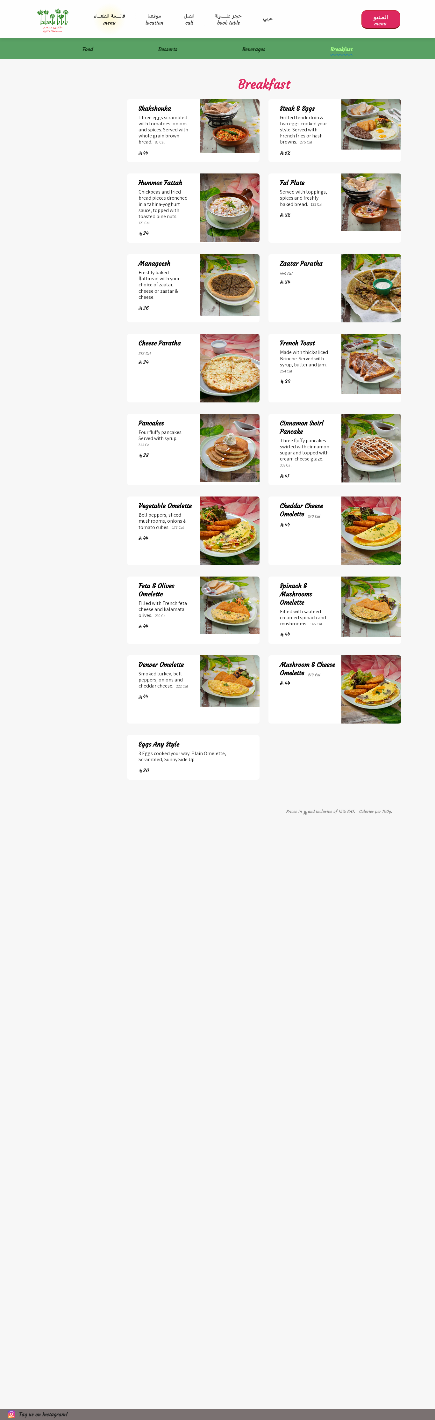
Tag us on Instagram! (43, 1414)
